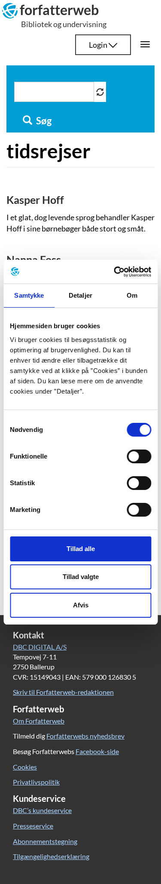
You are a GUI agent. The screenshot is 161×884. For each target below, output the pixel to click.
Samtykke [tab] (29, 295)
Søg (43, 120)
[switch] (139, 456)
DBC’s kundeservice (42, 810)
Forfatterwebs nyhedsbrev (85, 736)
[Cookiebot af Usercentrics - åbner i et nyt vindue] (114, 271)
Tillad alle (81, 548)
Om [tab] (132, 295)
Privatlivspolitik (36, 782)
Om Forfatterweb (38, 721)
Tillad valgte (81, 576)
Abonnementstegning (45, 841)
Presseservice (33, 826)
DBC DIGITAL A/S (40, 647)
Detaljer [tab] (80, 295)
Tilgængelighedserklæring (51, 856)
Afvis (80, 605)
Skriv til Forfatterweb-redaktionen (63, 692)
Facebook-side (97, 751)
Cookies (25, 767)
